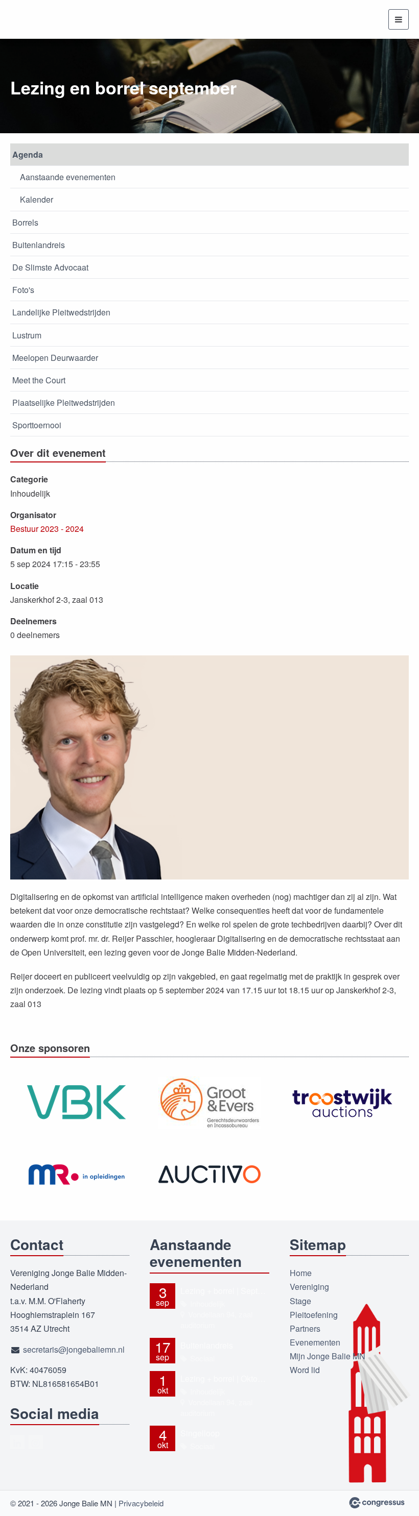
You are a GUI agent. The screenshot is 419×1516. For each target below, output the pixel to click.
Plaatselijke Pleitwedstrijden (63, 402)
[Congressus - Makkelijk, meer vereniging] (377, 1502)
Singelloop (200, 1433)
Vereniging (309, 1286)
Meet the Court (38, 380)
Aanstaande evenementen (67, 177)
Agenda (27, 154)
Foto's (23, 290)
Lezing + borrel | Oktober (224, 1378)
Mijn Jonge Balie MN (327, 1356)
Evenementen (315, 1342)
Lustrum (26, 335)
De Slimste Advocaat (50, 267)
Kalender (36, 199)
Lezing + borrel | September (224, 1291)
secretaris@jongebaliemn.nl (74, 1349)
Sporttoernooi (36, 425)
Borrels (25, 222)
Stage (300, 1301)
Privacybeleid (141, 1503)
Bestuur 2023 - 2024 (47, 528)
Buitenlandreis (38, 245)
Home (301, 1273)
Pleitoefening (314, 1315)
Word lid (305, 1370)
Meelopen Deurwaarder (55, 357)
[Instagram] (36, 1442)
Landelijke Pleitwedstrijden (61, 312)
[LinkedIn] (17, 1442)
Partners (305, 1328)
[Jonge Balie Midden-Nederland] (48, 19)
